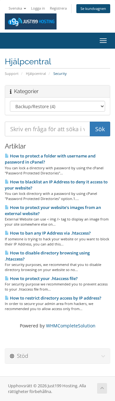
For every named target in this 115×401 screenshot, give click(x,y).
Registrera (58, 8)
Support (12, 73)
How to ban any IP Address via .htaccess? (50, 233)
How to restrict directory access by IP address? (55, 298)
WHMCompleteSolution (71, 326)
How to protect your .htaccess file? (43, 278)
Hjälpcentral (36, 73)
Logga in (38, 8)
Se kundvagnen (93, 8)
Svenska (16, 8)
